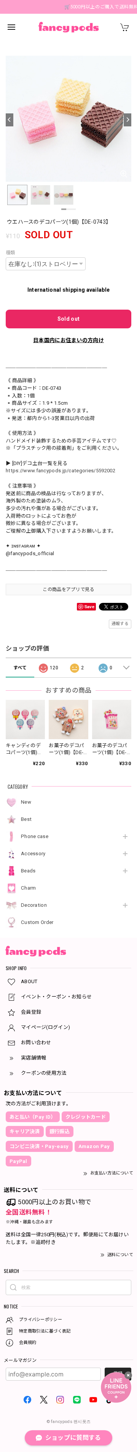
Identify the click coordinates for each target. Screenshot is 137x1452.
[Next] (127, 119)
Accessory (33, 853)
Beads (28, 871)
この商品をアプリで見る (68, 589)
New (26, 802)
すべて (20, 667)
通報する (120, 623)
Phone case (34, 836)
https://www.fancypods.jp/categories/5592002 (60, 470)
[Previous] (9, 119)
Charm (28, 888)
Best (26, 819)
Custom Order (37, 922)
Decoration (34, 905)
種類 (10, 252)
